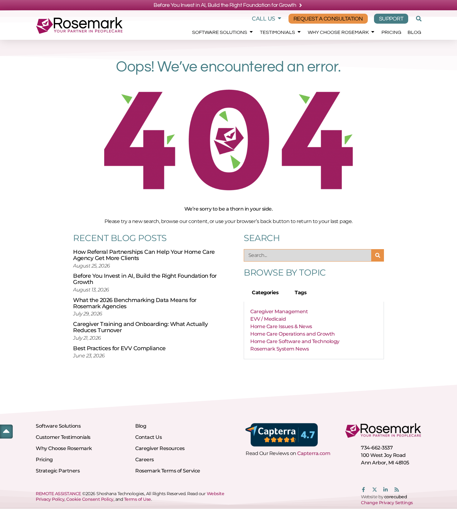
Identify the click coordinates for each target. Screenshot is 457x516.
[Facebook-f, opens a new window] (363, 489)
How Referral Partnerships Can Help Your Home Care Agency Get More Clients (144, 255)
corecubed (395, 497)
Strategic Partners (58, 471)
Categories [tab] (265, 292)
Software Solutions (219, 32)
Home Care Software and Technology (294, 341)
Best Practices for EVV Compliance (119, 348)
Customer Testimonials (63, 437)
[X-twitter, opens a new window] (374, 489)
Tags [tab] (301, 292)
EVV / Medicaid (268, 319)
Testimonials (277, 32)
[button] (417, 18)
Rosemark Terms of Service (167, 471)
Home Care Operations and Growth (292, 334)
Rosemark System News (279, 349)
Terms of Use (137, 499)
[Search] (378, 255)
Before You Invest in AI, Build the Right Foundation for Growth (145, 279)
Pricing (391, 32)
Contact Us (148, 437)
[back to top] (6, 430)
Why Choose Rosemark (338, 32)
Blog (414, 32)
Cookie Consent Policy (89, 499)
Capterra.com (313, 453)
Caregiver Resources (160, 448)
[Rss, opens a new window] (396, 489)
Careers (144, 460)
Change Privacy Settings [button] (387, 502)
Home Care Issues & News (281, 326)
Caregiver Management (279, 311)
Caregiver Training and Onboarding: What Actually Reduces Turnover (140, 327)
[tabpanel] (314, 330)
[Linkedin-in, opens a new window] (385, 489)
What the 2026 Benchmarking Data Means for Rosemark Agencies (134, 303)
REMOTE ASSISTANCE (58, 493)
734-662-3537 (377, 448)
